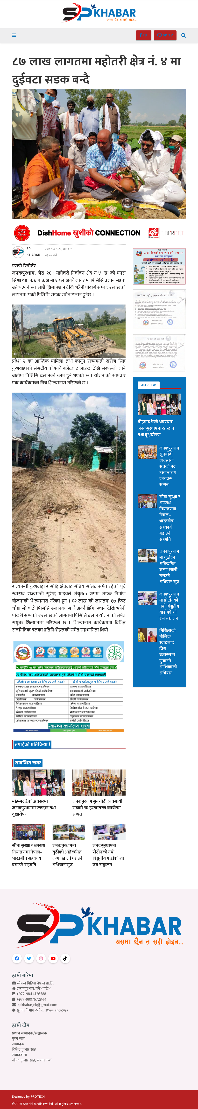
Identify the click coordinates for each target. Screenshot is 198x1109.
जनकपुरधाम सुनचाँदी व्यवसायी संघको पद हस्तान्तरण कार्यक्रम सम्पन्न (97, 808)
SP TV (167, 35)
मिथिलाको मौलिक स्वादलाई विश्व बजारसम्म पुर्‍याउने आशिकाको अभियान (168, 652)
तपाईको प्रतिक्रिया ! (32, 745)
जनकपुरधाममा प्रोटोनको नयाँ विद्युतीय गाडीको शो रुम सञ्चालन (108, 855)
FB (145, 35)
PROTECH (38, 1096)
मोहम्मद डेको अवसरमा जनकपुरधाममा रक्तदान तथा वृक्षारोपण (34, 808)
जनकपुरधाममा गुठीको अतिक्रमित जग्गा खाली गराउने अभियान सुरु (67, 855)
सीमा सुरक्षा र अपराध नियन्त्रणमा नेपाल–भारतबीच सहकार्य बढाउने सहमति (28, 855)
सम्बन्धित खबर (28, 763)
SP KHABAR (33, 252)
